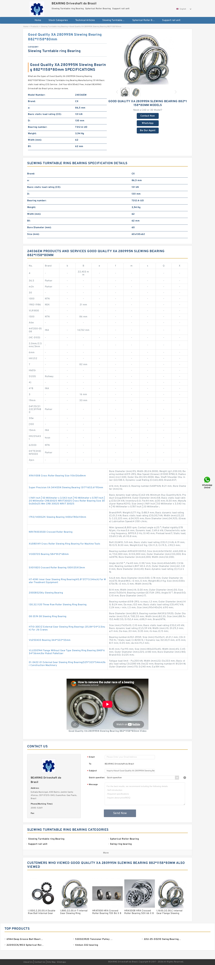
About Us (28, 962)
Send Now (120, 813)
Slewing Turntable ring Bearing (115, 20)
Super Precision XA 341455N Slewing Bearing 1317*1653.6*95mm (66, 487)
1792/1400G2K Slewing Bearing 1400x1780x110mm (57, 517)
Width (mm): (35, 140)
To (90, 764)
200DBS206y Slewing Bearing (46, 592)
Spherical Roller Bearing (145, 20)
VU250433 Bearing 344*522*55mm (50, 640)
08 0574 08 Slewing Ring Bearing (47, 616)
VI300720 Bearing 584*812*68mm (49, 554)
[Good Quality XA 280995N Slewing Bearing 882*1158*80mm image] (147, 58)
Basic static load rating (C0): (45, 114)
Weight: (32, 133)
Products (35, 26)
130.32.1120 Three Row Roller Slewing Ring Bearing (58, 604)
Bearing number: (37, 127)
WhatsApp (147, 123)
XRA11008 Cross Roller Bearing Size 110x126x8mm (57, 475)
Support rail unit (171, 20)
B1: (29, 146)
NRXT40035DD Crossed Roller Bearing (50, 532)
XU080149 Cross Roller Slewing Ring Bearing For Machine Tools (64, 543)
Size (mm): (33, 234)
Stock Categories (58, 20)
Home (38, 20)
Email (91, 757)
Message (92, 784)
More (106, 852)
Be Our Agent (147, 130)
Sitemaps (61, 962)
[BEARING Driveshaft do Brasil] (36, 8)
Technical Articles (85, 20)
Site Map (51, 962)
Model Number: (36, 95)
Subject (92, 771)
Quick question (96, 777)
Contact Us (40, 962)
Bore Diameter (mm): (39, 227)
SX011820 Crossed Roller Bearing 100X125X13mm (57, 567)
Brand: (32, 101)
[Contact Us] (207, 482)
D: (29, 120)
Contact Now (147, 115)
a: (29, 107)
